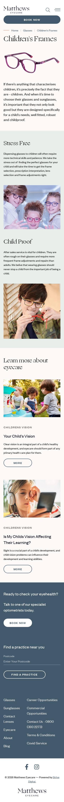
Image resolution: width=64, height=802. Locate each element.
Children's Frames (47, 30)
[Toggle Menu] (57, 10)
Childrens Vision (18, 427)
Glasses (27, 30)
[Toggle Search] (48, 10)
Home (14, 30)
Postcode (9, 656)
